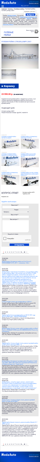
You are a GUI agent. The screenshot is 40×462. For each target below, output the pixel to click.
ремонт (29, 18)
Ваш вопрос (14, 219)
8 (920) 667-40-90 (34, 1)
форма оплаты (12, 15)
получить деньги (8, 24)
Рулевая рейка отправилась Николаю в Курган (29, 137)
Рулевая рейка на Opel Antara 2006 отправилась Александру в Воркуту (29, 174)
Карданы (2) (4, 196)
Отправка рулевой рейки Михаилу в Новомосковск (9, 154)
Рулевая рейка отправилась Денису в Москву (9, 173)
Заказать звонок (34, 3)
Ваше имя (14, 205)
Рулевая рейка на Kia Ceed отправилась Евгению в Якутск (28, 155)
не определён (34, 6)
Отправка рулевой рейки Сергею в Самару (8, 137)
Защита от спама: (13, 234)
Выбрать (30, 14)
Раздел (16, 209)
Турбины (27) (26, 194)
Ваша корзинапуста (30, 30)
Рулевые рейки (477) (28, 192)
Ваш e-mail (14, 214)
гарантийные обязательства (28, 17)
